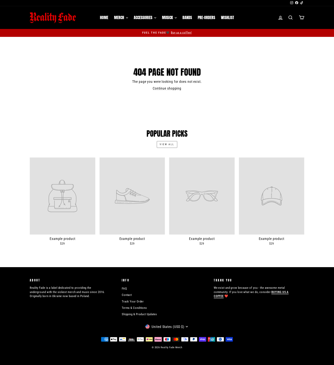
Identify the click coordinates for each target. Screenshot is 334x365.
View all (167, 144)
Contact (127, 295)
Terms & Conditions (134, 308)
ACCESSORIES (143, 17)
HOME (104, 17)
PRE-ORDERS (206, 17)
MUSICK (168, 17)
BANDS (187, 17)
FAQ (124, 288)
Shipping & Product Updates (139, 314)
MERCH (119, 17)
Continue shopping (167, 88)
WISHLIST (227, 17)
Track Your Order (133, 301)
